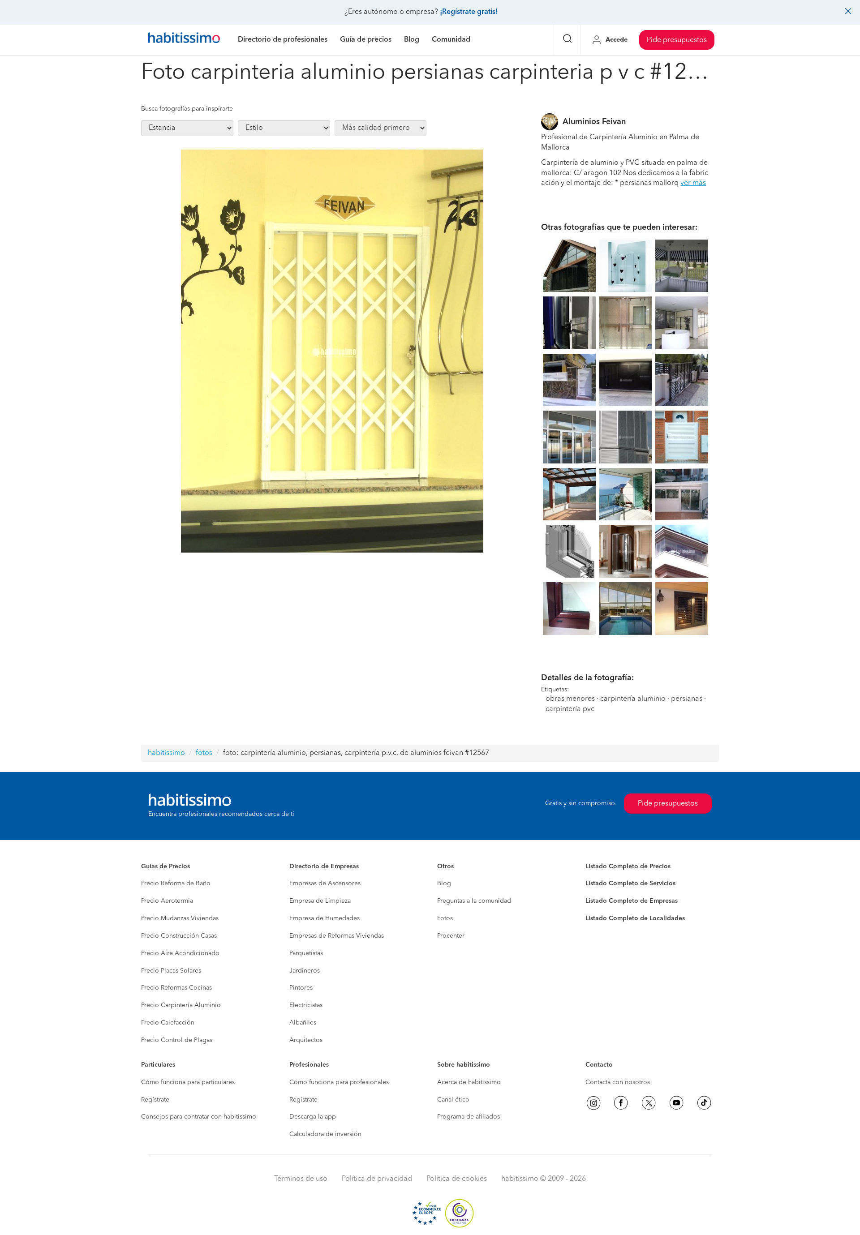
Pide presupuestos (677, 40)
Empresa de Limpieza (320, 901)
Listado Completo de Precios (628, 866)
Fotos (445, 918)
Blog (444, 883)
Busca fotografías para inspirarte (187, 109)
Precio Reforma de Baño (176, 883)
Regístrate (155, 1100)
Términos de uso (300, 1179)
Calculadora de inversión (325, 1134)
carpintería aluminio (633, 699)
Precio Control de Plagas (176, 1040)
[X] (649, 1103)
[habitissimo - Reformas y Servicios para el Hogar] (184, 40)
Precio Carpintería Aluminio (181, 1005)
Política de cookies (456, 1179)
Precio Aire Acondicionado (180, 953)
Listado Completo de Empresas (631, 901)
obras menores (570, 699)
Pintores (301, 988)
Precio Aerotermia (167, 901)
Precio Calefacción (167, 1023)
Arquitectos (305, 1040)
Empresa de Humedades (324, 918)
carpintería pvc (570, 709)
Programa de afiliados (468, 1117)
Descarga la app (312, 1117)
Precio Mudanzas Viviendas (180, 918)
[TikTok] (704, 1103)
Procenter (450, 936)
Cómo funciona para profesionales (339, 1082)
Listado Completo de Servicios (630, 883)
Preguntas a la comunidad (474, 901)
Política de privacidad (377, 1179)
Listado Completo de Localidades (635, 918)
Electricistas (305, 1005)
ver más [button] (693, 183)
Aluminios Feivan (594, 122)
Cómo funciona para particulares (188, 1082)
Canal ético (453, 1100)
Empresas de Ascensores (325, 883)
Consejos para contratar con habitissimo (198, 1117)
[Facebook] (621, 1103)
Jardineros (304, 971)
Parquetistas (306, 953)
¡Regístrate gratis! (469, 12)
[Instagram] (593, 1103)
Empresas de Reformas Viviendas (336, 936)
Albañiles (302, 1023)
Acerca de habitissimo (469, 1082)
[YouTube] (676, 1103)
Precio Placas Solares (171, 971)
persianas (686, 699)
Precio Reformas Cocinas (176, 988)
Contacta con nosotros (617, 1082)
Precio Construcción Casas (179, 936)
